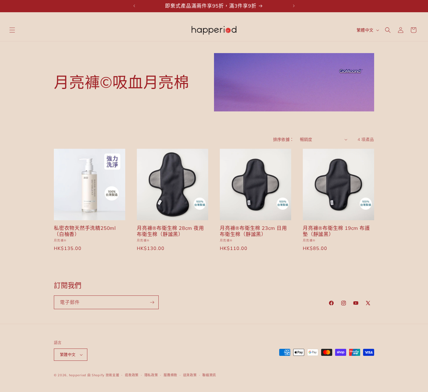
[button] (12, 30)
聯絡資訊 (209, 375)
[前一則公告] (134, 5)
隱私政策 (151, 375)
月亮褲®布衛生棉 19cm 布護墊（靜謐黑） (336, 231)
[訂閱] (152, 302)
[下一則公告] (293, 5)
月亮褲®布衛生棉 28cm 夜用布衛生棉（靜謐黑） (170, 231)
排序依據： (283, 139)
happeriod (77, 375)
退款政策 (132, 375)
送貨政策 (190, 375)
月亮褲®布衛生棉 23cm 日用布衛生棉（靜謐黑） (253, 231)
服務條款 (170, 375)
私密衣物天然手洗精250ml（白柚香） (85, 231)
